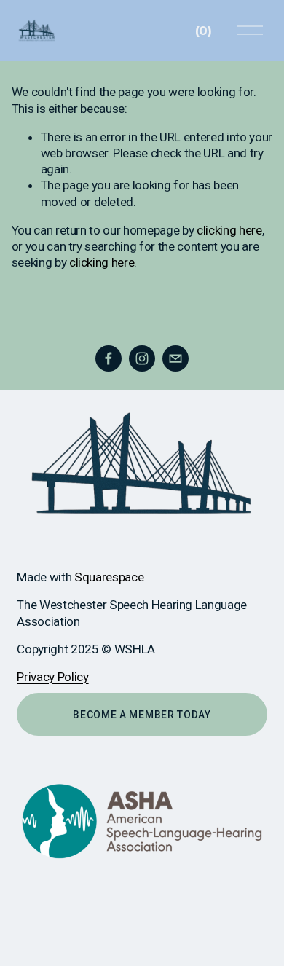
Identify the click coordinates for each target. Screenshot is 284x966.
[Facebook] (108, 358)
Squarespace (108, 577)
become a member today (142, 714)
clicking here (229, 230)
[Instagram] (142, 358)
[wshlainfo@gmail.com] (175, 358)
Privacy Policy (52, 676)
